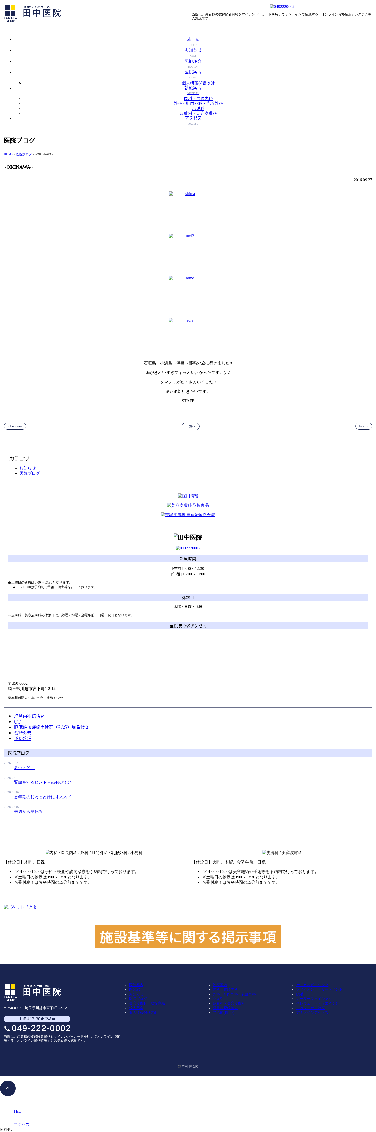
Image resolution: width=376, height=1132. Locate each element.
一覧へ (191, 426)
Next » (363, 426)
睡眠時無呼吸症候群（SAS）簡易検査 (51, 727)
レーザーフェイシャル (314, 999)
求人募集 (136, 1008)
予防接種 (22, 738)
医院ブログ (29, 473)
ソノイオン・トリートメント (319, 989)
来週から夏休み (28, 811)
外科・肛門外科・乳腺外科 (198, 103)
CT (17, 721)
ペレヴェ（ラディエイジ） (317, 1003)
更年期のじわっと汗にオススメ (42, 797)
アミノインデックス (312, 1013)
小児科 (198, 108)
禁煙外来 (22, 732)
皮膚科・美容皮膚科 (198, 113)
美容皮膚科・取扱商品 (147, 1003)
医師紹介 (136, 989)
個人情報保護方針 (198, 82)
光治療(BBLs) (223, 1013)
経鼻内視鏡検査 (29, 715)
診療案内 (220, 985)
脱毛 (299, 994)
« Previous (15, 426)
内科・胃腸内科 (198, 98)
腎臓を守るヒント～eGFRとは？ (43, 782)
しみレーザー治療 (310, 1008)
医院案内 (136, 985)
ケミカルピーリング (312, 985)
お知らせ (27, 468)
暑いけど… (24, 768)
